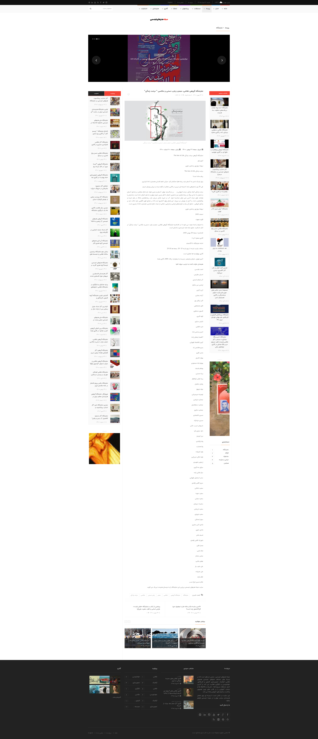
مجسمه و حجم (176, 701)
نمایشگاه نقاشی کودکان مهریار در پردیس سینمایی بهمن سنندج (99, 374)
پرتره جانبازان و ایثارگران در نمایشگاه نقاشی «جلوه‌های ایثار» (99, 287)
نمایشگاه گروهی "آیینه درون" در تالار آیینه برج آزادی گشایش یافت (100, 166)
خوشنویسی (133, 677)
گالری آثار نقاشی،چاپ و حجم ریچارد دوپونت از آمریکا (138, 642)
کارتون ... (133, 701)
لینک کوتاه (158, 63)
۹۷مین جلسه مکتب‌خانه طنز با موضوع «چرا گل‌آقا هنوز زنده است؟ (187, 608)
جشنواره (220, 456)
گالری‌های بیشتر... (116, 697)
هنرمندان (156, 9)
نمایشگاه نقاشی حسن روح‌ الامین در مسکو (219, 230)
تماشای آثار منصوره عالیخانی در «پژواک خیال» (99, 187)
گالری (166, 9)
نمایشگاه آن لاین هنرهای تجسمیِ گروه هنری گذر (100, 242)
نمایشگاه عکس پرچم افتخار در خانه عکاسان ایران (99, 384)
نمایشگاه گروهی (175, 595)
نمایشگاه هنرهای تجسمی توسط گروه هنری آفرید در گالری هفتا (99, 265)
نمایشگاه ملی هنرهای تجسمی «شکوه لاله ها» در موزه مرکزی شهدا (99, 122)
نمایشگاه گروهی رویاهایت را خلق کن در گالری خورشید (219, 151)
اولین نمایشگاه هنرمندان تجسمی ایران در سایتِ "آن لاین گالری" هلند (99, 111)
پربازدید (112, 93)
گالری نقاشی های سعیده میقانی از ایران (173, 680)
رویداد (208, 9)
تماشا (175, 9)
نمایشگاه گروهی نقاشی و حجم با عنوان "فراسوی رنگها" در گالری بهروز (99, 363)
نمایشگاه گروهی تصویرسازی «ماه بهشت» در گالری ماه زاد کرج (99, 177)
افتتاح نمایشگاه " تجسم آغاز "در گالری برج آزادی (100, 132)
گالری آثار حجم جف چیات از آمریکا (172, 705)
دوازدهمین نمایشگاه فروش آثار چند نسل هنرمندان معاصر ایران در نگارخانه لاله (159, 59)
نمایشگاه (159, 55)
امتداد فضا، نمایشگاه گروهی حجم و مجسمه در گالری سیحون (165, 642)
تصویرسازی (133, 683)
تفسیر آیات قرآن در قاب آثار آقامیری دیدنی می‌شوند (219, 270)
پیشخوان (185, 9)
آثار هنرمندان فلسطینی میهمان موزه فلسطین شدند (99, 275)
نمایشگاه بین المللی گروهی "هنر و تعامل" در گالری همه (99, 329)
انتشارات (144, 9)
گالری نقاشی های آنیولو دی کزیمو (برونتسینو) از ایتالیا (172, 692)
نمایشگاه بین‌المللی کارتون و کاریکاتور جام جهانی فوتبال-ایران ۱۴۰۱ (220, 317)
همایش (220, 463)
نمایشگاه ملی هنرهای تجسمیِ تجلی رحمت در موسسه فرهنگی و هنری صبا (99, 319)
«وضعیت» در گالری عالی (219, 192)
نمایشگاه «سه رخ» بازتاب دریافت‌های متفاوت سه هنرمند (219, 110)
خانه (225, 9)
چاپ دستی (151, 595)
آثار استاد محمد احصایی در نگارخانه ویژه (99, 231)
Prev (96, 60)
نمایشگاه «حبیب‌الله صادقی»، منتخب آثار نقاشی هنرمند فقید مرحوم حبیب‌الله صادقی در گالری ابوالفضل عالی (219, 342)
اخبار (217, 9)
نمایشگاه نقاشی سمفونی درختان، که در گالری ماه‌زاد (219, 131)
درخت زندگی (134, 595)
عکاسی (143, 595)
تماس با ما (180, 2)
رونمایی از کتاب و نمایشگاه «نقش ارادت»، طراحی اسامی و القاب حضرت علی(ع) (146, 608)
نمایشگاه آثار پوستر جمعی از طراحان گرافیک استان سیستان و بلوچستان (99, 199)
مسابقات (197, 9)
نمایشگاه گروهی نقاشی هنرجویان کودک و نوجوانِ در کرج (193, 642)
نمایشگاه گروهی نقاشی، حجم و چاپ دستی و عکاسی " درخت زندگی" (99, 341)
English (170, 2)
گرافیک (149, 683)
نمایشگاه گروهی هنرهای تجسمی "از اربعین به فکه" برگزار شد (99, 221)
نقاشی (166, 595)
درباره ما (190, 2)
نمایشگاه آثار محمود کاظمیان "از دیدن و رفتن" (100, 417)
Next (221, 60)
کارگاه (220, 453)
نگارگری (133, 689)
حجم (159, 595)
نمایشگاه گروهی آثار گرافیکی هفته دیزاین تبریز (99, 351)
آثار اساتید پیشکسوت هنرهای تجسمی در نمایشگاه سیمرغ (220, 171)
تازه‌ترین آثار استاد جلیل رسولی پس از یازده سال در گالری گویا (99, 309)
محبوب (96, 93)
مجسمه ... (133, 707)
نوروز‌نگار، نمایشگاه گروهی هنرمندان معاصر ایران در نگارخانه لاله (99, 396)
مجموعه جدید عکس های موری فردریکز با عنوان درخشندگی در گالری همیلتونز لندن (219, 294)
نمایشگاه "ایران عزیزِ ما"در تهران (219, 210)
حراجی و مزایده (220, 460)
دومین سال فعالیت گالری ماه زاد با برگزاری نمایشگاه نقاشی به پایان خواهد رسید (99, 210)
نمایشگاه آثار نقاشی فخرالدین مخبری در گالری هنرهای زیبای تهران (100, 144)
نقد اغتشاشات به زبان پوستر (220, 249)
